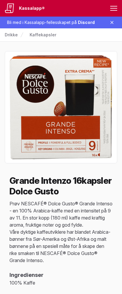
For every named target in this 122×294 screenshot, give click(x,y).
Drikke (11, 34)
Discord (86, 22)
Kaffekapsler (43, 34)
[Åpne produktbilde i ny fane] (61, 107)
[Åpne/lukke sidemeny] (113, 8)
